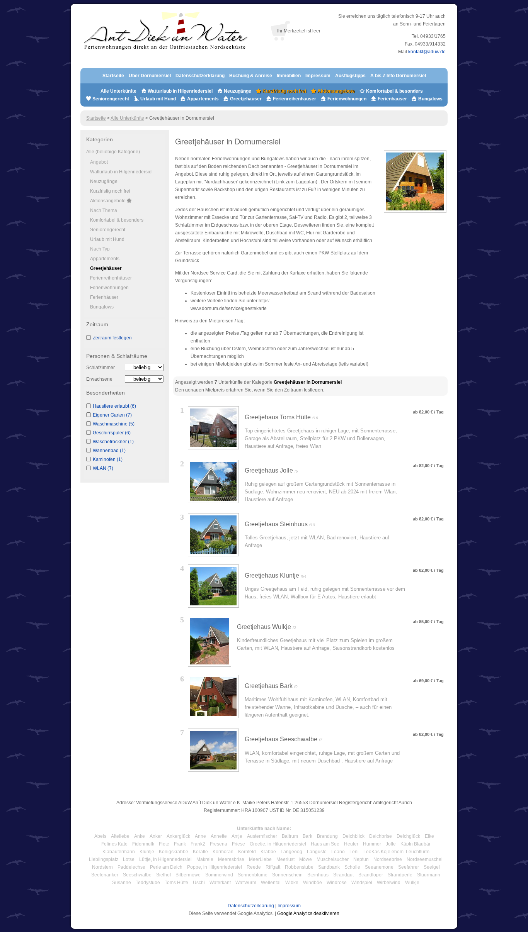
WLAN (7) (103, 468)
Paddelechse (131, 867)
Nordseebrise (387, 859)
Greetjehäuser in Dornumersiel (308, 382)
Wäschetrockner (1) (113, 441)
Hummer (372, 844)
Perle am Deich (166, 867)
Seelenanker (104, 875)
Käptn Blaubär (415, 844)
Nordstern (102, 867)
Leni (354, 851)
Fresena (218, 844)
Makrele (204, 859)
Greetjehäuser (246, 99)
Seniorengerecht (110, 99)
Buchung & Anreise (251, 75)
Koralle (200, 851)
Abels (100, 836)
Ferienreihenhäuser (294, 99)
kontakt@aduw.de (427, 51)
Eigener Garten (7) (112, 415)
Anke (139, 836)
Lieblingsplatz (103, 859)
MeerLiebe (260, 859)
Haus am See (325, 844)
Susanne (121, 882)
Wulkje (412, 882)
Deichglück (408, 836)
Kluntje (147, 851)
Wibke (291, 882)
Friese (238, 844)
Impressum (317, 75)
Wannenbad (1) (109, 450)
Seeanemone (379, 867)
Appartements (203, 99)
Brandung (327, 836)
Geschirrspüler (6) (112, 432)
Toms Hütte (176, 882)
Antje (237, 836)
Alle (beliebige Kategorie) (113, 151)
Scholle (352, 867)
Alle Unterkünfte (118, 91)
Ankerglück (178, 836)
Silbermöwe (188, 875)
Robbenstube (299, 867)
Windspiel (361, 882)
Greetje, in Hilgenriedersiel (278, 844)
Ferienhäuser (391, 99)
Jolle (391, 844)
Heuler (351, 844)
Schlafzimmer (100, 367)
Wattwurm (245, 882)
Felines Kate (114, 844)
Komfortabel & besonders (394, 91)
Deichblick (353, 836)
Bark (307, 836)
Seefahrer (408, 867)
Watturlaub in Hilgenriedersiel (179, 91)
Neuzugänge (237, 91)
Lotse (129, 859)
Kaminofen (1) (108, 459)
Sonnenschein (287, 875)
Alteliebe (120, 836)
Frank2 (198, 844)
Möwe (305, 859)
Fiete (164, 844)
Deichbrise (380, 836)
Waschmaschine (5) (114, 424)
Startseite (113, 75)
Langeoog (291, 851)
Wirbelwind (388, 882)
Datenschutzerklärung (200, 75)
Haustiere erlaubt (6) (114, 406)
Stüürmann (428, 875)
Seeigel (432, 867)
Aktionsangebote (335, 91)
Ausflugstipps (351, 75)
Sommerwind (219, 875)
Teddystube (148, 882)
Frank (180, 844)
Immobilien (289, 75)
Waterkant (220, 882)
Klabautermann (118, 851)
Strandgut (343, 875)
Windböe (312, 882)
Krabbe (268, 851)
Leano (338, 851)
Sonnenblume (252, 875)
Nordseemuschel (425, 859)
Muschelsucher (333, 859)
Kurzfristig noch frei (283, 91)
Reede (254, 867)
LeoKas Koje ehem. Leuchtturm (396, 851)
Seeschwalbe (137, 875)
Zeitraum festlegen (112, 338)
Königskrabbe (173, 851)
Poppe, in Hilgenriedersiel (214, 867)
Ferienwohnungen (347, 99)
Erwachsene (99, 379)
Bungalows (430, 99)
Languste (317, 851)
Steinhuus (318, 875)
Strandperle (400, 875)
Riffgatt (273, 867)
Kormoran (223, 851)
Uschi (199, 882)
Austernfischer (262, 836)
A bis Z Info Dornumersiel (398, 75)
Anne (200, 836)
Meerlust (285, 859)
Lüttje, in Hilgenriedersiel (165, 859)
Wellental (271, 882)
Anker (156, 836)
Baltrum (290, 836)
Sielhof (163, 875)
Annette (219, 836)
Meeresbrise (231, 859)
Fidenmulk (143, 844)
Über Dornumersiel (150, 75)
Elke (429, 836)
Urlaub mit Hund (158, 99)
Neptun (361, 859)
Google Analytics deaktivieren (308, 913)
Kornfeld (247, 851)
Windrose (337, 882)
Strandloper (370, 875)
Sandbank (329, 867)
